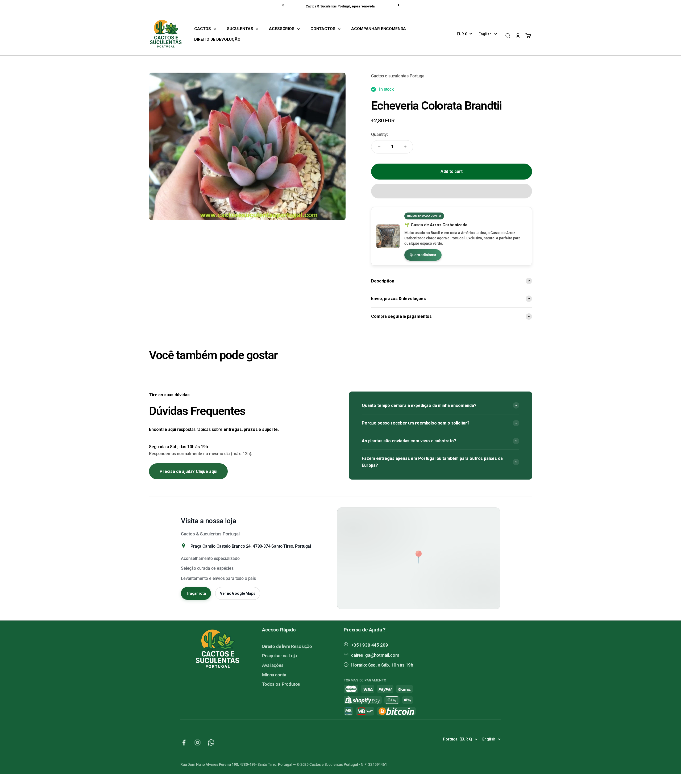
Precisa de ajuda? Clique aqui (188, 471)
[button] (451, 191)
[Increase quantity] (405, 146)
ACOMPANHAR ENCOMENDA (378, 28)
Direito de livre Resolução (287, 646)
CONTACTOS (322, 28)
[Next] (399, 5)
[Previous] (283, 5)
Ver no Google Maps (237, 593)
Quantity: (379, 134)
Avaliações (272, 665)
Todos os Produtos (281, 684)
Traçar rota (196, 593)
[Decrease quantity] (379, 146)
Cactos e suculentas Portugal (398, 75)
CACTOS (202, 28)
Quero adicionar (423, 255)
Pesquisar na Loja (279, 655)
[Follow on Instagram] (197, 742)
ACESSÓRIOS (281, 28)
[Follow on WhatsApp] (211, 742)
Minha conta (274, 674)
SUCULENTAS (240, 28)
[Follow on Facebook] (184, 742)
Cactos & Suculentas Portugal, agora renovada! (340, 6)
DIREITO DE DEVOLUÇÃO (217, 39)
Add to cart (451, 171)
